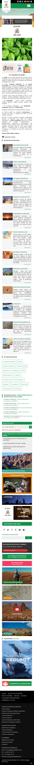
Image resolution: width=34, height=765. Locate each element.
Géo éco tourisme (7, 696)
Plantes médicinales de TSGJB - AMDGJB (14, 443)
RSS (31, 763)
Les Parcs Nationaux (7, 715)
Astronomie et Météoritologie (11, 698)
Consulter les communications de (18, 417)
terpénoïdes (6, 370)
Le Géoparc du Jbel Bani (9, 361)
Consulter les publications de (17, 408)
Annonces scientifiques (8, 734)
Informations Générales (9, 748)
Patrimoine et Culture (8, 700)
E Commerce (5, 738)
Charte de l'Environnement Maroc (11, 713)
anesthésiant (17, 389)
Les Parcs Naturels (7, 717)
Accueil (4, 693)
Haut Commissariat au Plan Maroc (11, 720)
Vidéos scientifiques (7, 730)
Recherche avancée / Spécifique (11, 430)
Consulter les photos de (16, 404)
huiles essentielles (22, 366)
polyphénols (15, 384)
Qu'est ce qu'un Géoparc (15, 693)
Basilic (20, 361)
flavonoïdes (24, 384)
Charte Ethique (6, 709)
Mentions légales (24, 760)
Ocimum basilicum (19, 379)
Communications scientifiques (10, 732)
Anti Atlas (22, 370)
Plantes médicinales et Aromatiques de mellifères (14, 439)
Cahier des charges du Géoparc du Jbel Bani (13, 711)
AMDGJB (14, 370)
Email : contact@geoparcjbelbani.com (12, 750)
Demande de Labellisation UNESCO (11, 722)
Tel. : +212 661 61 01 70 (8, 752)
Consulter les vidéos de (16, 400)
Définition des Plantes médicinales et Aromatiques (14, 447)
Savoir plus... (27, 157)
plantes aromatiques (8, 366)
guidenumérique (7, 375)
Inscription (5, 744)
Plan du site (5, 761)
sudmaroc (17, 375)
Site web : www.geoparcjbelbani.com (11, 756)
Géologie (16, 696)
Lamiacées (6, 384)
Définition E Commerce (8, 740)
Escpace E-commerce (9, 550)
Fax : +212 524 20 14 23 (8, 754)
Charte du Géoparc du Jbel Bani (11, 707)
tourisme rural (7, 379)
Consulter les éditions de (16, 412)
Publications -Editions (9, 725)
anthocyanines (7, 389)
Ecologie (23, 696)
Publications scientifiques (8, 727)
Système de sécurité (7, 742)
